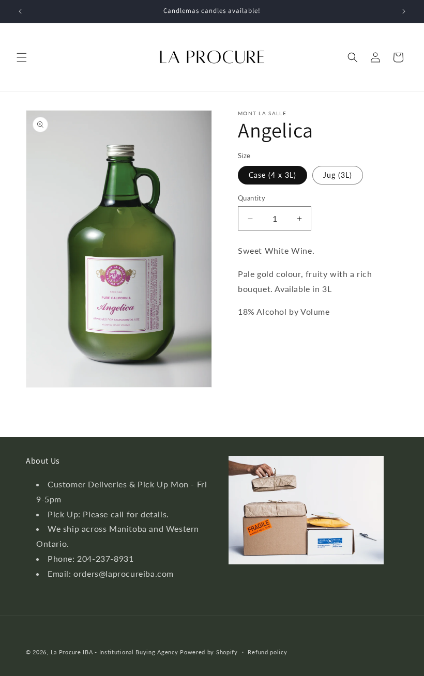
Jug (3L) (337, 175)
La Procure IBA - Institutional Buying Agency (114, 652)
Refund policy (267, 652)
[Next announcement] (403, 11)
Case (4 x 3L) (272, 175)
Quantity (251, 198)
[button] (21, 57)
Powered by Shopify (209, 652)
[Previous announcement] (20, 11)
